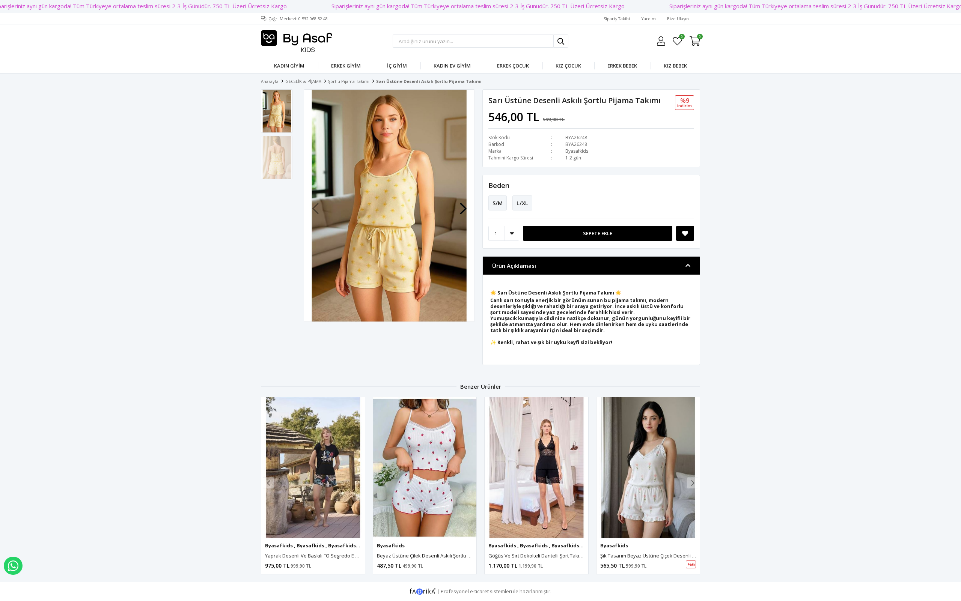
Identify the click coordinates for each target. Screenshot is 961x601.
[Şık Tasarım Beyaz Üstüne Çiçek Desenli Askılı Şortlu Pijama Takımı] (648, 467)
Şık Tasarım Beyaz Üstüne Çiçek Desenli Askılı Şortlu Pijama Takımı (675, 555)
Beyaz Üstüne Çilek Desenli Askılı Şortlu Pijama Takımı (438, 555)
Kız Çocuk (568, 65)
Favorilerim (681, 37)
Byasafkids (576, 151)
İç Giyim (397, 65)
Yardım (648, 18)
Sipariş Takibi (617, 18)
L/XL (522, 203)
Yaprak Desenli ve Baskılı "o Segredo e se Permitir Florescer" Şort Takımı (347, 555)
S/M (498, 203)
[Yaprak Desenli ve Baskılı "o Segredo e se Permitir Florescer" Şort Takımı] (313, 467)
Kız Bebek (675, 65)
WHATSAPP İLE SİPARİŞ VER (13, 566)
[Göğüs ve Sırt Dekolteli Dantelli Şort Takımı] (536, 467)
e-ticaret (479, 590)
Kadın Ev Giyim (452, 65)
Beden (498, 185)
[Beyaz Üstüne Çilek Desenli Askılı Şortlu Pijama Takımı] (425, 467)
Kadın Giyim (289, 65)
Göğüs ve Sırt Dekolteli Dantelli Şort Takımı (536, 555)
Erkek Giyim (346, 65)
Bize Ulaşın (678, 18)
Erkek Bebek (622, 65)
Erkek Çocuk (513, 65)
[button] (463, 204)
